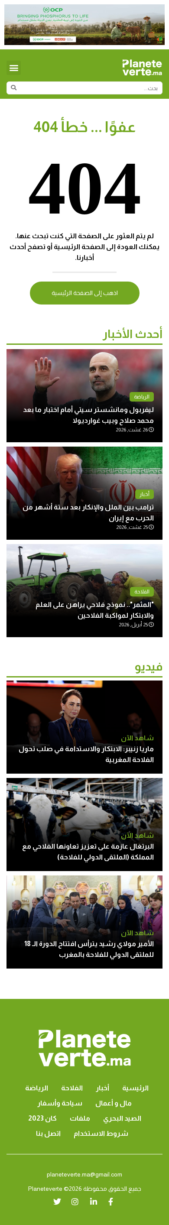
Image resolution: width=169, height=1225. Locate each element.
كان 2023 (42, 1118)
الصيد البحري (122, 1118)
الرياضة (142, 397)
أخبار (145, 494)
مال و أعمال (113, 1103)
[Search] (13, 88)
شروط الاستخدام (101, 1133)
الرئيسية (135, 1088)
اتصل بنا (48, 1133)
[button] (13, 68)
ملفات (80, 1118)
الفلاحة (142, 592)
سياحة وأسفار (59, 1103)
